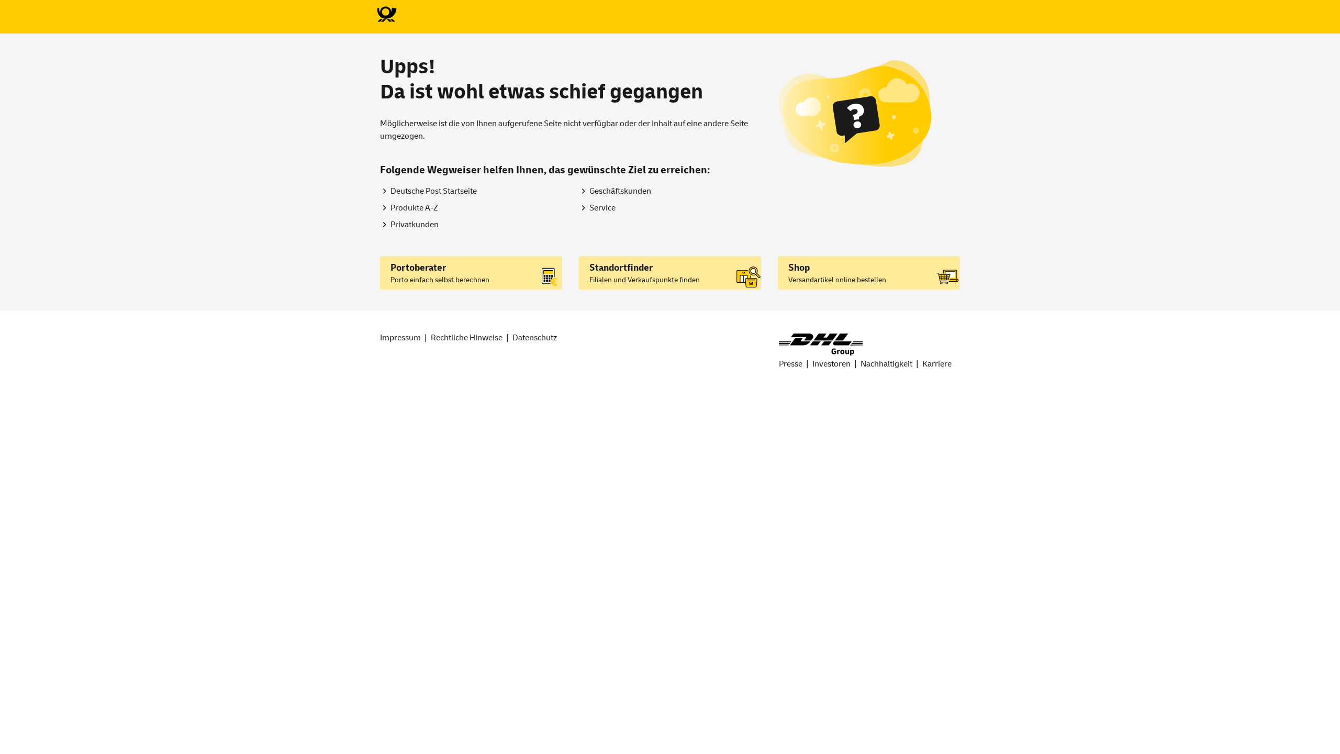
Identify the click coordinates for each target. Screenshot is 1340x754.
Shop (799, 268)
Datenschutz (534, 337)
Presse (790, 364)
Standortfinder (621, 268)
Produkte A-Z (414, 208)
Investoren (831, 364)
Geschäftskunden (620, 191)
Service (602, 208)
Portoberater (418, 268)
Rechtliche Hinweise (466, 337)
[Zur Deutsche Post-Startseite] (386, 14)
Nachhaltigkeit (886, 364)
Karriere (937, 364)
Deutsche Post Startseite (433, 191)
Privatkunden (414, 224)
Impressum (400, 337)
